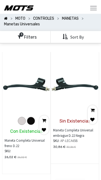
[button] (73, 37)
